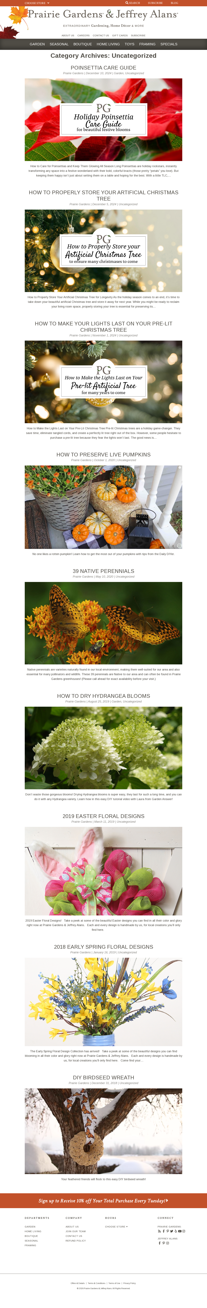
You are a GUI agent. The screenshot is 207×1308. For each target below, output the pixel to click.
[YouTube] (180, 1231)
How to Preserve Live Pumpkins (103, 455)
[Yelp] (176, 1231)
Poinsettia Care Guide (103, 68)
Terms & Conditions (96, 1283)
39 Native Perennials (103, 571)
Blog (174, 3)
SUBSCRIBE (138, 35)
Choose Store (35, 3)
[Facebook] (164, 1231)
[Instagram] (184, 1231)
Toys (129, 44)
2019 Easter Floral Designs (103, 816)
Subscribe (155, 3)
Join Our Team (76, 1231)
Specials (168, 44)
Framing (147, 44)
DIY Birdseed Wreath (103, 1078)
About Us (68, 35)
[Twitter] (172, 1231)
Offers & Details (78, 1283)
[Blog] (160, 1231)
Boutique (82, 44)
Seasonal (59, 44)
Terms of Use (114, 1283)
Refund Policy (76, 1240)
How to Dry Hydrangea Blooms (103, 696)
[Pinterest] (168, 1231)
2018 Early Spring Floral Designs (103, 947)
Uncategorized (134, 73)
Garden (37, 44)
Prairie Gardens (73, 73)
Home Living (108, 44)
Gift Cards (120, 35)
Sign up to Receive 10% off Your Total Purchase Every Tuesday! (102, 1200)
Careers (83, 35)
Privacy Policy (129, 1283)
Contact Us (101, 35)
